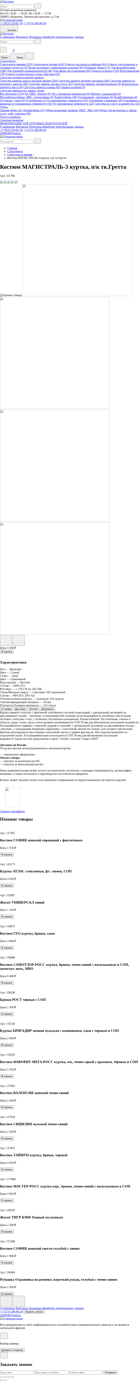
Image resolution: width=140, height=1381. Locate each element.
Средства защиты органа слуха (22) (51, 84)
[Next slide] (19, 1301)
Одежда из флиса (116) (105, 70)
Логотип (33, 709)
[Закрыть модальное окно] (4, 1336)
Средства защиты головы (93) (42, 87)
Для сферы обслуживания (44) (71, 70)
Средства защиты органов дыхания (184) (83, 80)
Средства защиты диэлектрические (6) (97, 84)
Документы (47, 709)
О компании (7, 36)
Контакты (22, 36)
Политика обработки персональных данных (56, 36)
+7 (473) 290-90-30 (34, 23)
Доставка (20, 709)
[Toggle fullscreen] (8, 1377)
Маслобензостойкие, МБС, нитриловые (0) (26, 97)
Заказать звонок (34, 1311)
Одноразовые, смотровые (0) (95, 97)
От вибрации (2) (35, 100)
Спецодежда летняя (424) (48, 64)
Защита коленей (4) (73, 87)
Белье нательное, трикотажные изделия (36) (56, 67)
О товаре (6, 709)
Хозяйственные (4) (125, 97)
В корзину (6, 651)
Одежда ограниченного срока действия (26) (32, 74)
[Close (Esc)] (1, 1377)
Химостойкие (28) (65, 97)
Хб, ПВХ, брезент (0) (37, 93)
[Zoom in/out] (12, 1377)
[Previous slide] (6, 1301)
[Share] (5, 1377)
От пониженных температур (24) (73, 103)
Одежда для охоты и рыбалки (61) (86, 64)
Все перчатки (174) (12, 93)
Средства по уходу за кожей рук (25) (117, 103)
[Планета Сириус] (7, 1)
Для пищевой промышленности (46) (29, 70)
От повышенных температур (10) (67, 100)
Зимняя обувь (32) (11, 110)
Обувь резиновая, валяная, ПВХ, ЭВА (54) (72, 110)
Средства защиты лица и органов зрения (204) (29, 80)
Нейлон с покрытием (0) (105, 93)
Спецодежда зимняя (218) (16, 64)
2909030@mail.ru (10, 133)
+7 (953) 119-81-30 (11, 23)
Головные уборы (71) (97, 67)
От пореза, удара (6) (12, 100)
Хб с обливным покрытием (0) (71, 93)
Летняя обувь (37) (34, 110)
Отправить (110, 1372)
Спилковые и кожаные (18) (105, 100)
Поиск (19, 57)
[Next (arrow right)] (5, 1380)
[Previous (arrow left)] (1, 1380)
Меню (4, 57)
